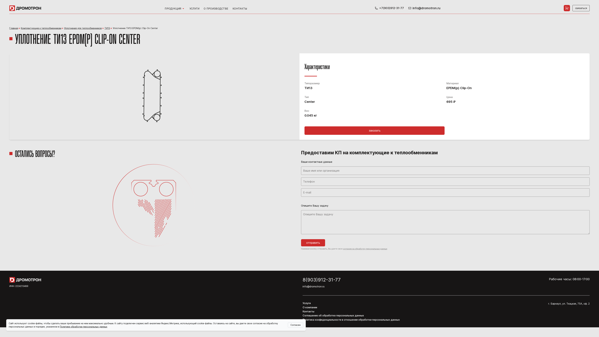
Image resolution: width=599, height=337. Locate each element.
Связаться (581, 8)
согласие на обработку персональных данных (365, 249)
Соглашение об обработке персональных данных (333, 315)
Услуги (195, 8)
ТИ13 (107, 28)
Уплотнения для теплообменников (83, 28)
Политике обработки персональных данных (83, 326)
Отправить (313, 242)
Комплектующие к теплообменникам (41, 28)
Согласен (295, 325)
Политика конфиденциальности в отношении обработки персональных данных (351, 319)
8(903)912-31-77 (322, 280)
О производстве (216, 8)
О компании (310, 307)
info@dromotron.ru (313, 286)
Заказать (374, 130)
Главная (13, 28)
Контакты (240, 8)
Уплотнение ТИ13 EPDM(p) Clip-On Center (135, 28)
